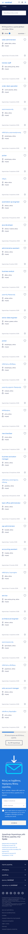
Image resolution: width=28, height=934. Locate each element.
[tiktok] (22, 894)
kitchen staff (6, 63)
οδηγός (4, 179)
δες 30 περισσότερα (14, 743)
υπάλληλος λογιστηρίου (9, 572)
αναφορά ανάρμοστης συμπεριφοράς (11, 918)
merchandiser (7, 433)
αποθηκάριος (6, 410)
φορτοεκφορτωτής (7, 109)
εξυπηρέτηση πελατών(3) (8, 845)
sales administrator (9, 40)
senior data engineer (9, 318)
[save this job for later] (25, 39)
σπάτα (4, 6)
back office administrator (11, 503)
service (4, 595)
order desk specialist (9, 86)
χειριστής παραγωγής (8, 294)
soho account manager (10, 688)
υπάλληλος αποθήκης (9, 364)
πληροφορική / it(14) (7, 855)
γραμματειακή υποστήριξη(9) (9, 843)
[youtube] (15, 894)
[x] (7, 894)
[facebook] (11, 894)
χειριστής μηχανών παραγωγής (11, 387)
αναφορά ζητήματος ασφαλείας (9, 929)
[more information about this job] (24, 55)
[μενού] (25, 2)
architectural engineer (10, 619)
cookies (4, 915)
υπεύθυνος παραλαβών (9, 711)
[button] (14, 864)
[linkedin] (3, 894)
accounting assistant (9, 549)
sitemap (4, 926)
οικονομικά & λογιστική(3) (9, 853)
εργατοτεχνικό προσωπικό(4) (9, 847)
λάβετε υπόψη (5, 923)
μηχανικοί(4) (5, 851)
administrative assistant (10, 248)
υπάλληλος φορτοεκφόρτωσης (11, 132)
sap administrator (8, 526)
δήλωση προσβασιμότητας (8, 912)
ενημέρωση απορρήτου (8, 921)
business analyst (8, 271)
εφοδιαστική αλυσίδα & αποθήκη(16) (11, 849)
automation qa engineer (11, 202)
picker (4, 155)
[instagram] (19, 894)
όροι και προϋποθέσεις (8, 910)
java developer (7, 225)
